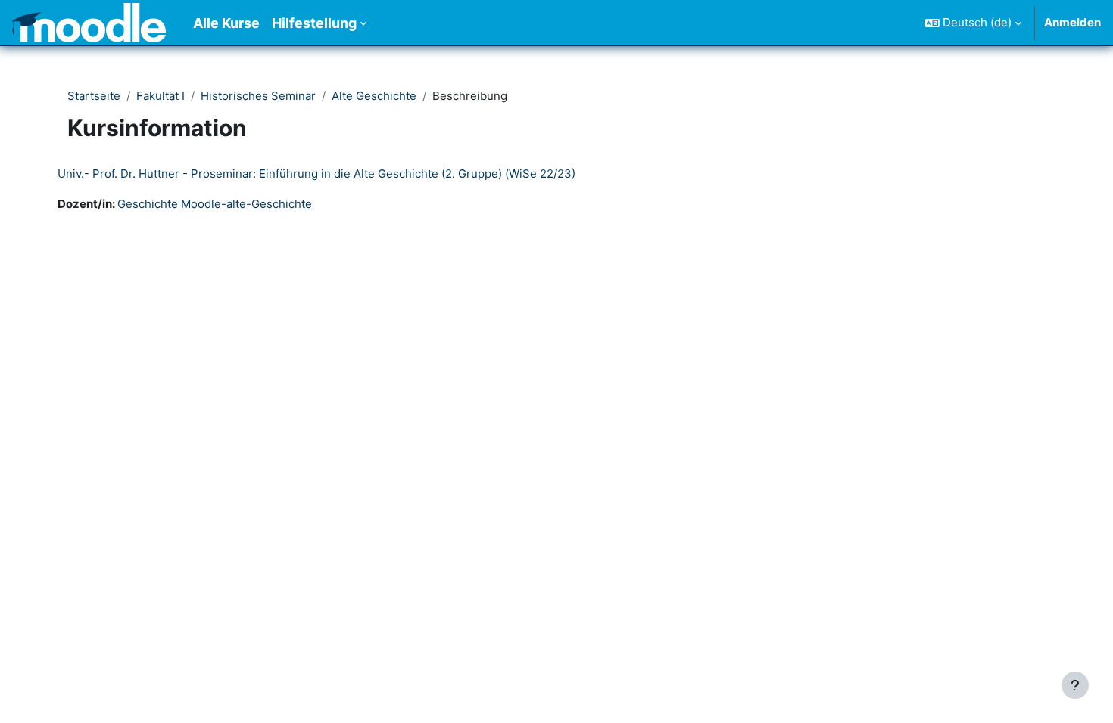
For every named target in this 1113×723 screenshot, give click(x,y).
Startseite (93, 95)
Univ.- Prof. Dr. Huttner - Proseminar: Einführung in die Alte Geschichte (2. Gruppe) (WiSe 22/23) (316, 173)
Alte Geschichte (374, 95)
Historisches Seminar (258, 95)
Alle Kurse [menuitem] (226, 23)
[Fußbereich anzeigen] (1075, 685)
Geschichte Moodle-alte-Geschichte (214, 204)
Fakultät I (160, 95)
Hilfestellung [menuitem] (314, 23)
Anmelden (1072, 22)
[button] (973, 22)
